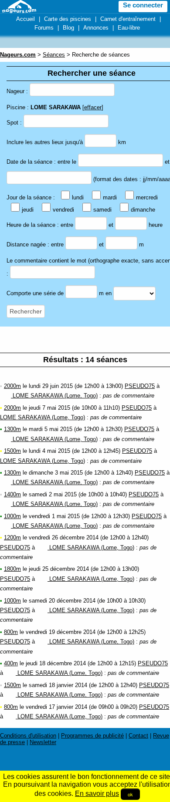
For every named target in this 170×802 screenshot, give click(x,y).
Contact (138, 735)
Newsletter (43, 742)
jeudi (28, 209)
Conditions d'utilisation (28, 735)
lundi (78, 197)
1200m (12, 537)
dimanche (143, 209)
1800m (12, 569)
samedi (102, 209)
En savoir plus (97, 793)
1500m (12, 451)
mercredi (147, 197)
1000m (12, 516)
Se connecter (143, 5)
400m (11, 663)
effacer (93, 107)
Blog (68, 27)
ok (130, 794)
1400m (12, 494)
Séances (54, 54)
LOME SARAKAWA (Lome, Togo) (54, 395)
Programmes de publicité (92, 735)
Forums (44, 27)
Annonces (96, 27)
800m (11, 632)
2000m (12, 386)
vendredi (63, 209)
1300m (12, 429)
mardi (110, 197)
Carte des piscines (67, 19)
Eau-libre (129, 27)
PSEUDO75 (140, 386)
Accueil (25, 19)
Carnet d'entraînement (128, 19)
